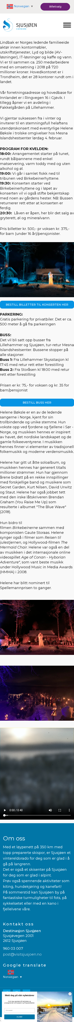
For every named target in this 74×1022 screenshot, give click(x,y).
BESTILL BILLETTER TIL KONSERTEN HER (37, 304)
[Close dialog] (69, 993)
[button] (55, 7)
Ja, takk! (19, 1017)
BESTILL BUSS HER (37, 402)
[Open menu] (67, 25)
